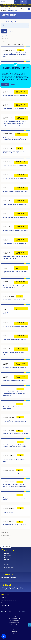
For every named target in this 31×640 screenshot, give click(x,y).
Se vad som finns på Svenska (10, 6)
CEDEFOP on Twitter (6, 588)
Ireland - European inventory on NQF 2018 (15, 217)
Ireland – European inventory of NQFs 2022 (15, 367)
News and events (6, 603)
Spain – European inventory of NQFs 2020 (14, 339)
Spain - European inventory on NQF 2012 (14, 108)
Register (25, 2)
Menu (29, 1)
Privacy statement (14, 627)
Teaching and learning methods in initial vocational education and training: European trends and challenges (15, 123)
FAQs (14, 616)
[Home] (3, 2)
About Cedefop (5, 606)
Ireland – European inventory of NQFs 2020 (15, 326)
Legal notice (14, 631)
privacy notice (10, 80)
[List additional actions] (18, 2)
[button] (3, 636)
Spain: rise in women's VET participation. (14, 473)
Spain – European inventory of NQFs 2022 (14, 380)
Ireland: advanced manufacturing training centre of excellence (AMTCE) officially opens (15, 459)
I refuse (13, 84)
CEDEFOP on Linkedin (13, 588)
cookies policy (23, 79)
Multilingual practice (14, 620)
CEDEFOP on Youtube (10, 588)
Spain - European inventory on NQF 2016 (14, 204)
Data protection (14, 629)
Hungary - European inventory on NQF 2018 (15, 230)
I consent (5, 84)
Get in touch (7, 550)
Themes (3, 597)
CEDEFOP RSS (21, 588)
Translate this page (12, 10)
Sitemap (14, 633)
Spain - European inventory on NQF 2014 (14, 166)
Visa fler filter (7, 36)
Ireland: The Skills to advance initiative (14, 299)
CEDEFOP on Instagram (17, 588)
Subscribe (6, 574)
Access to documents (14, 622)
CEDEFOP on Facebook (3, 588)
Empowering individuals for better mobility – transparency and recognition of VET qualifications (15, 393)
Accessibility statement (14, 618)
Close (29, 9)
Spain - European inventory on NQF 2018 (14, 243)
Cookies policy (14, 624)
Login (21, 2)
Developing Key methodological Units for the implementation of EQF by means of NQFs (15, 54)
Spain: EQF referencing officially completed (15, 433)
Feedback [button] (29, 625)
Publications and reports (8, 600)
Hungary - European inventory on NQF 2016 (15, 191)
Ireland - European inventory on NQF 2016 (15, 178)
